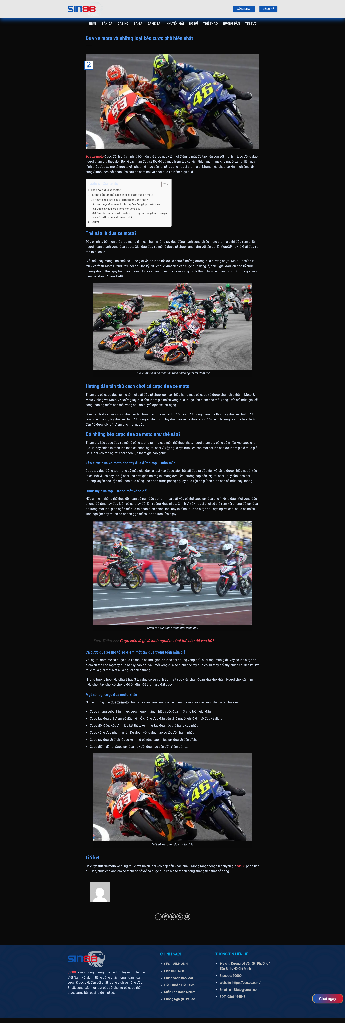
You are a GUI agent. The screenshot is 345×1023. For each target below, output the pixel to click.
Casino (123, 23)
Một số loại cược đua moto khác (115, 217)
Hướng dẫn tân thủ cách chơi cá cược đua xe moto (122, 195)
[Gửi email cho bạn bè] (172, 916)
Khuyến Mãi (175, 23)
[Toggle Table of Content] (162, 184)
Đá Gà (138, 23)
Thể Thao (210, 23)
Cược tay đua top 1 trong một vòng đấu (118, 208)
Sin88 (92, 23)
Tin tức (251, 23)
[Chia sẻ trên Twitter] (165, 916)
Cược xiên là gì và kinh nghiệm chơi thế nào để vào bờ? (167, 640)
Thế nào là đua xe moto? (106, 190)
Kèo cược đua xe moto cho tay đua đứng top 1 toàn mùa (128, 204)
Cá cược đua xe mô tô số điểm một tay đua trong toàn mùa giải (132, 213)
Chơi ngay (327, 998)
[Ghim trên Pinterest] (179, 916)
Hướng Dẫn (231, 23)
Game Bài (154, 23)
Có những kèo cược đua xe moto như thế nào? (119, 200)
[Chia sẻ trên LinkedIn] (187, 916)
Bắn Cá (107, 23)
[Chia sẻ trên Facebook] (158, 916)
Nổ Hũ (193, 23)
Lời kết (95, 222)
